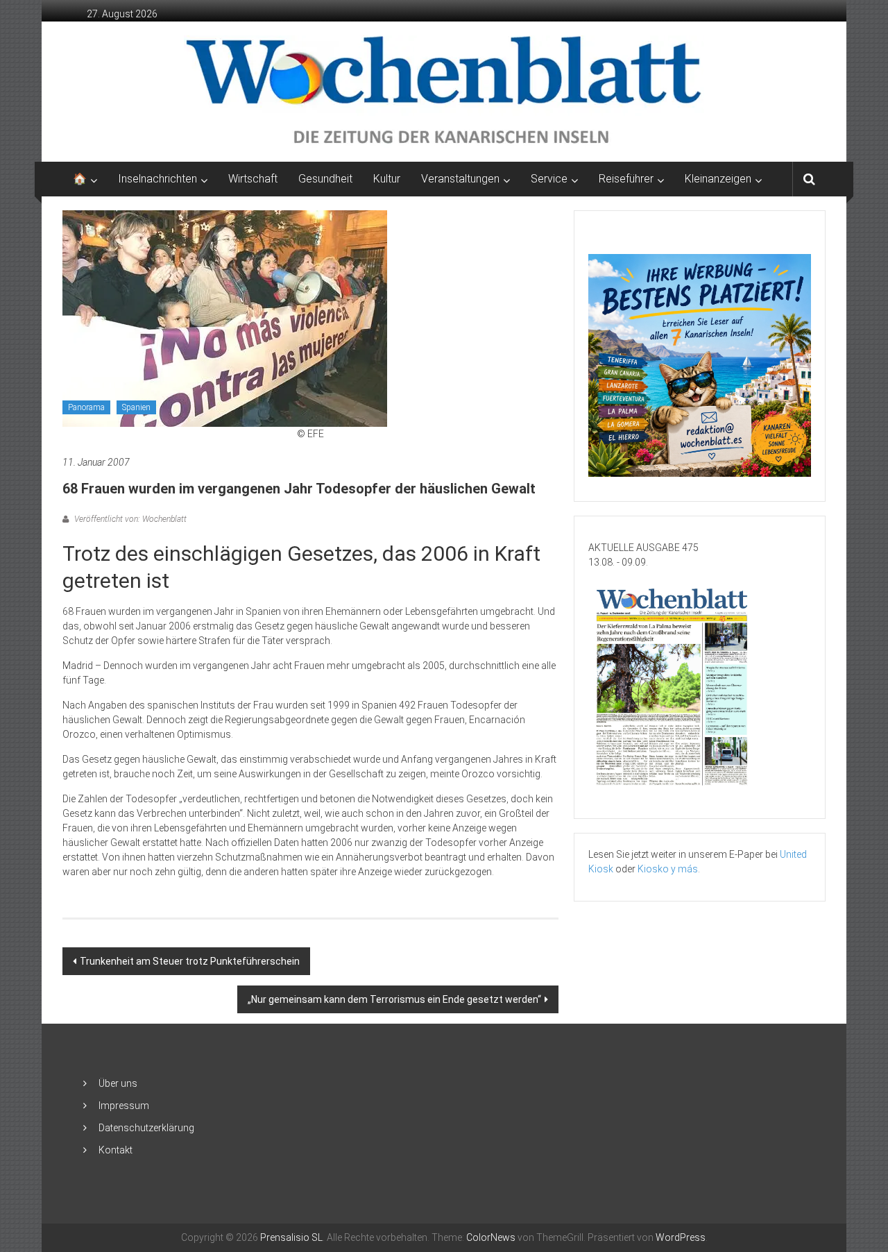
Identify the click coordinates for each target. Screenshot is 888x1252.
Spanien (136, 407)
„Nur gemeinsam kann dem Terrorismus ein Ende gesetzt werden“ (394, 999)
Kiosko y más (668, 868)
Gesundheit (325, 178)
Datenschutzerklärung (146, 1127)
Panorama (86, 407)
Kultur (386, 178)
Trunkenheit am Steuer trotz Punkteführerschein (190, 961)
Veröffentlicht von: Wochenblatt (129, 519)
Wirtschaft (253, 178)
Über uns (118, 1083)
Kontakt (116, 1150)
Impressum (124, 1105)
